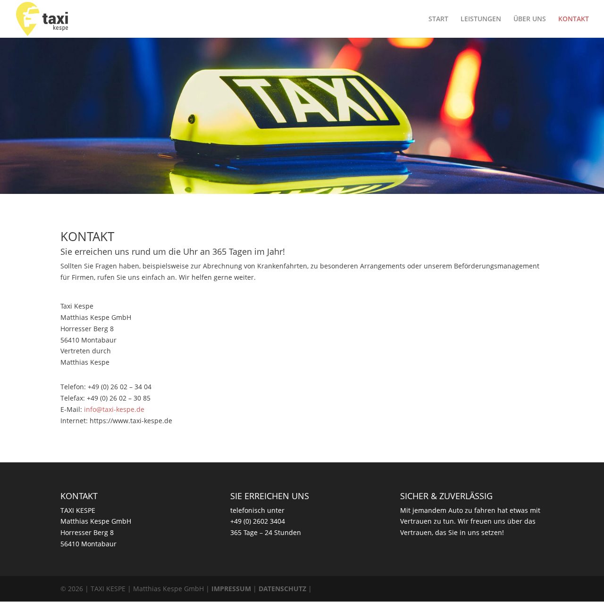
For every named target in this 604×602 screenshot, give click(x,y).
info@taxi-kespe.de (114, 409)
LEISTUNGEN (481, 19)
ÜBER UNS (529, 19)
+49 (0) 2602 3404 (257, 521)
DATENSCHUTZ (282, 588)
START (438, 19)
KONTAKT (573, 19)
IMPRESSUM (231, 588)
